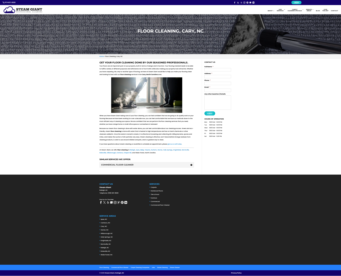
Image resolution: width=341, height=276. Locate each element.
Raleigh (132, 150)
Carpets (154, 187)
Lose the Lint (325, 10)
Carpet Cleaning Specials (295, 10)
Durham (154, 150)
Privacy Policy (236, 273)
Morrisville (185, 150)
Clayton (147, 150)
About (270, 11)
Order (296, 2)
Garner (160, 150)
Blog (318, 11)
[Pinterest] (247, 3)
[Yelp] (241, 3)
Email (207, 87)
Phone (207, 80)
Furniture (154, 198)
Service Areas (309, 10)
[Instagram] (244, 3)
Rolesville (102, 153)
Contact (334, 11)
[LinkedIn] (253, 3)
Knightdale (177, 150)
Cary (142, 150)
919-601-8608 (10, 2)
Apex (138, 150)
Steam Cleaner (175, 267)
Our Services (280, 10)
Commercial (155, 202)
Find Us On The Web (106, 200)
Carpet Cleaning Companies (140, 267)
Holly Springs (167, 150)
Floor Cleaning (104, 267)
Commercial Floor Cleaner (160, 205)
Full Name (208, 67)
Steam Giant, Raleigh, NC (114, 273)
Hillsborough (111, 153)
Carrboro (120, 153)
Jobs (153, 267)
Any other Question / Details (215, 94)
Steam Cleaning (162, 267)
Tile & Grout (155, 194)
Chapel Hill (127, 153)
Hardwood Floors (157, 191)
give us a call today (175, 144)
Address (208, 74)
